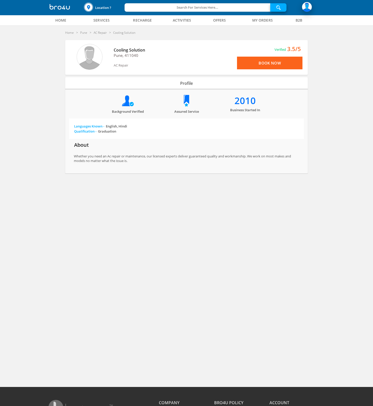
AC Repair (121, 65)
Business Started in (245, 110)
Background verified (128, 111)
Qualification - (95, 131)
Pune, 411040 (126, 55)
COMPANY (169, 402)
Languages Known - (100, 126)
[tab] (61, 20)
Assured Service (186, 111)
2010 (245, 100)
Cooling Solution (129, 50)
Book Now (270, 63)
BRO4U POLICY (228, 402)
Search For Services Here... (197, 7)
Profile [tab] (186, 83)
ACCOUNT (279, 402)
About (81, 144)
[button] (103, 7)
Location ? (103, 7)
